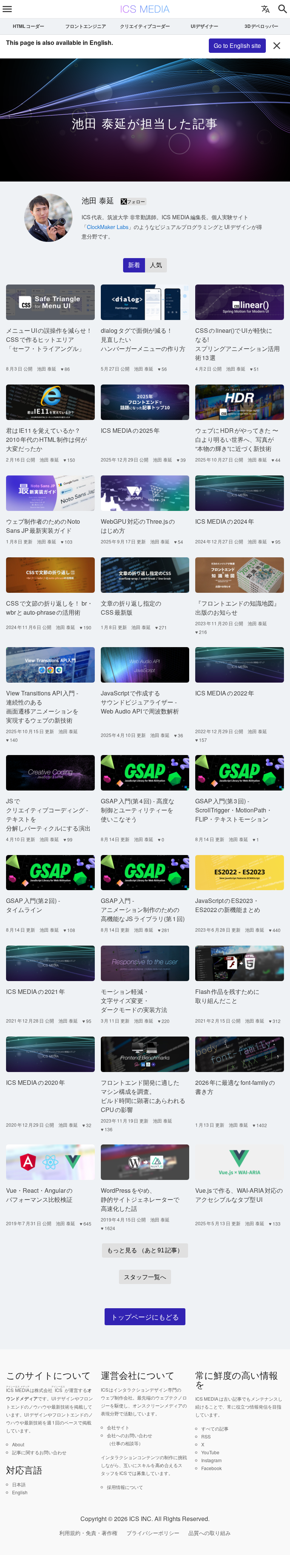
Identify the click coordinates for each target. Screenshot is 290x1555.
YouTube (210, 1452)
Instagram (211, 1460)
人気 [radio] (156, 265)
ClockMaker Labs (107, 227)
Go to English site (237, 45)
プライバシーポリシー (152, 1533)
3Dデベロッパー (262, 26)
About (18, 1444)
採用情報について (125, 1487)
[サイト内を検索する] (283, 9)
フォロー (136, 201)
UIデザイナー (205, 26)
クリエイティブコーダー (145, 26)
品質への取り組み (209, 1533)
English (20, 1492)
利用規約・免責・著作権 (88, 1533)
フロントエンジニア (85, 26)
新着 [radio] (134, 265)
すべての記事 (214, 1428)
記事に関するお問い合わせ (39, 1452)
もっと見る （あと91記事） (145, 1250)
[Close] (277, 45)
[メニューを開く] (7, 9)
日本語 (19, 1484)
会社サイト (118, 1427)
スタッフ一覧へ (145, 1276)
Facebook (211, 1468)
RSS (206, 1436)
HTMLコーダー (28, 26)
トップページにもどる (145, 1316)
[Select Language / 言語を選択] (265, 9)
